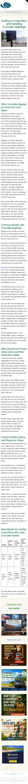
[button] (26, 3)
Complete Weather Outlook (14, 640)
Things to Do (14, 773)
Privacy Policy (14, 774)
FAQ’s (8, 773)
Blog (5, 773)
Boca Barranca (6, 267)
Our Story (21, 773)
